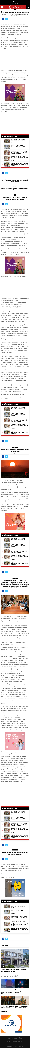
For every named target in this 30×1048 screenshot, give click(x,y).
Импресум (9, 1041)
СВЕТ (15, 9)
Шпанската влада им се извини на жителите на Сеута (7, 1007)
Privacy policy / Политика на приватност (14, 1043)
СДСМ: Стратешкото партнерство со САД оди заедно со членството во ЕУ (14, 970)
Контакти (20, 1041)
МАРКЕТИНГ (15, 1)
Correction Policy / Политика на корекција (14, 1046)
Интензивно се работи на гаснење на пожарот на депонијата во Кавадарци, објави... (6, 991)
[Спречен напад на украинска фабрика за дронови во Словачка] (22, 983)
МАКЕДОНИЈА (14, 447)
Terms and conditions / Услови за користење (14, 1044)
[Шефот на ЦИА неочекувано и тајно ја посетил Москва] (22, 1000)
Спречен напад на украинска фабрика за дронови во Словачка (21, 991)
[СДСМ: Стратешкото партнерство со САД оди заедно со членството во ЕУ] (15, 958)
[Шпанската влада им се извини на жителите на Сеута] (8, 1000)
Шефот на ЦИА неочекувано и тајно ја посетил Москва (21, 1007)
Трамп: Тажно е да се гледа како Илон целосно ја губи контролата (15, 181)
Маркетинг (14, 1041)
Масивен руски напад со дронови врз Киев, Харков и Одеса (15, 189)
